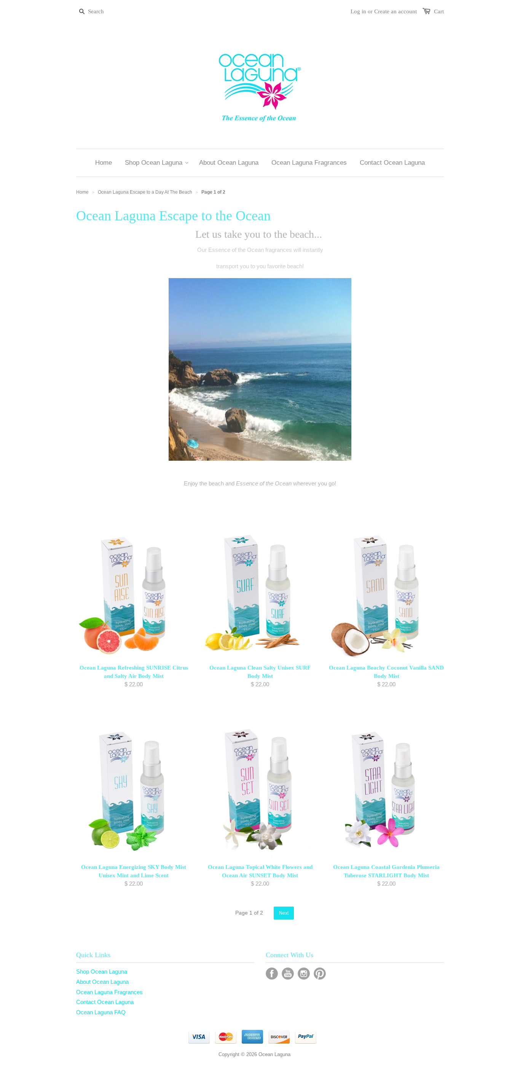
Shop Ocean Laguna (101, 971)
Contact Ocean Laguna (105, 1002)
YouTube (288, 973)
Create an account (395, 11)
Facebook (272, 973)
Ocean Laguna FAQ (101, 1012)
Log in (358, 11)
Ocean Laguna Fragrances (109, 992)
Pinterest (320, 973)
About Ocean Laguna (102, 982)
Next (284, 913)
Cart (439, 11)
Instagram (304, 973)
